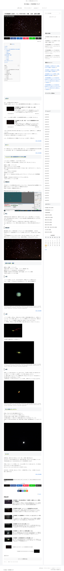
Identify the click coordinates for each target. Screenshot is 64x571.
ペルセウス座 (23, 479)
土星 (7, 57)
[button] (38, 38)
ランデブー (28, 479)
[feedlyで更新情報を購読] (25, 491)
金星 (7, 59)
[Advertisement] (22, 88)
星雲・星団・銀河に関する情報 (9, 479)
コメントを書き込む (23, 558)
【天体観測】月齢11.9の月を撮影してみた (52, 37)
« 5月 (46, 249)
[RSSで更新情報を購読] (27, 491)
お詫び (6, 46)
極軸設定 (8, 50)
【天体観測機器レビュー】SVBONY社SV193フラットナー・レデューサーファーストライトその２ (52, 52)
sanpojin (53, 67)
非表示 (13, 44)
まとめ (6, 62)
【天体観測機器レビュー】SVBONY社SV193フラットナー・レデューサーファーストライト (52, 57)
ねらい (6, 47)
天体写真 (53, 71)
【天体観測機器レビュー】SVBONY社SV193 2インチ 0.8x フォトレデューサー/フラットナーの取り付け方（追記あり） (52, 79)
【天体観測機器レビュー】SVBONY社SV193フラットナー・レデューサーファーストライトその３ (52, 46)
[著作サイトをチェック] (18, 491)
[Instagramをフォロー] (23, 491)
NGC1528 (16, 479)
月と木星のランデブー (8, 60)
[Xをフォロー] (21, 491)
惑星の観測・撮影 (8, 74)
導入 (7, 52)
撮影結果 (8, 53)
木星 (7, 56)
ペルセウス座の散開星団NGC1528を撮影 (12, 49)
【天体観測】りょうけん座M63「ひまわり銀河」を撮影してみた (52, 41)
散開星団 (35, 479)
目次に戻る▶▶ (38, 140)
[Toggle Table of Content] (18, 65)
